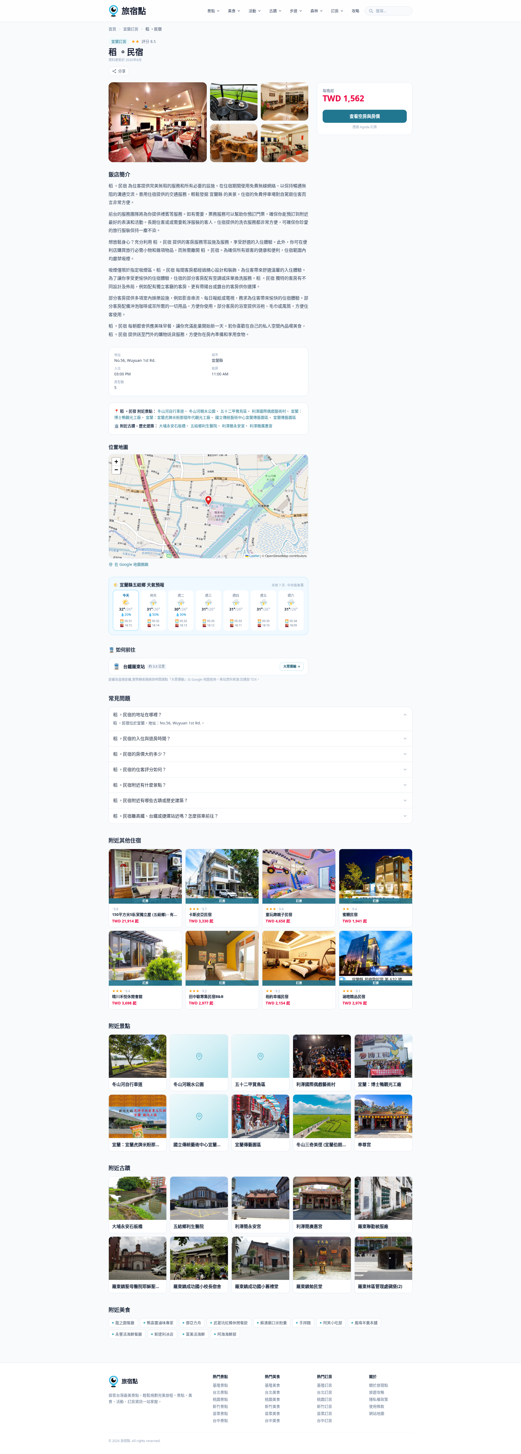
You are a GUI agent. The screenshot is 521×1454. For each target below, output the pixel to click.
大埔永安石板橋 (172, 425)
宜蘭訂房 (130, 29)
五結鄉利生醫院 (203, 425)
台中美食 (272, 1420)
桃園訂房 (324, 1399)
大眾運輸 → (291, 666)
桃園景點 (220, 1399)
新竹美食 (272, 1406)
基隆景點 (220, 1385)
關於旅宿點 (378, 1385)
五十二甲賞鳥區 (233, 411)
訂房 (335, 10)
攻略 (355, 10)
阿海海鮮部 (226, 1334)
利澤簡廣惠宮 (261, 425)
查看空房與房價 (365, 116)
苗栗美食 (272, 1413)
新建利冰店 (163, 1334)
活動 (252, 10)
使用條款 (376, 1406)
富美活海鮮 (195, 1334)
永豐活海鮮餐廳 (128, 1334)
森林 (314, 10)
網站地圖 (376, 1413)
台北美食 (272, 1392)
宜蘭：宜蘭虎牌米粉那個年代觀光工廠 (178, 417)
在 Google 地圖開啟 (131, 564)
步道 (293, 10)
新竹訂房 (324, 1406)
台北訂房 (324, 1392)
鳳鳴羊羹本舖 (366, 1322)
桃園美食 (272, 1399)
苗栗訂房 (324, 1413)
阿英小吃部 (332, 1322)
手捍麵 (305, 1322)
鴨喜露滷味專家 (160, 1322)
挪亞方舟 (193, 1322)
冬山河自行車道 (170, 411)
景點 (211, 10)
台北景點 (220, 1392)
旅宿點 (134, 10)
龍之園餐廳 (124, 1322)
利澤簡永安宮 (233, 425)
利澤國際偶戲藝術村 (269, 411)
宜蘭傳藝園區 (284, 417)
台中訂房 (324, 1420)
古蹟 (273, 10)
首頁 (112, 29)
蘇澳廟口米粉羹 (273, 1322)
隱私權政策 (378, 1399)
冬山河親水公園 (202, 411)
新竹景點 (220, 1406)
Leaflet (254, 555)
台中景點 (220, 1420)
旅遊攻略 (376, 1392)
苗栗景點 (220, 1413)
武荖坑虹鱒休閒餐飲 (231, 1322)
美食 (232, 10)
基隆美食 (272, 1385)
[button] (208, 500)
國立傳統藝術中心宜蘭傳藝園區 (241, 417)
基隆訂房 (324, 1385)
